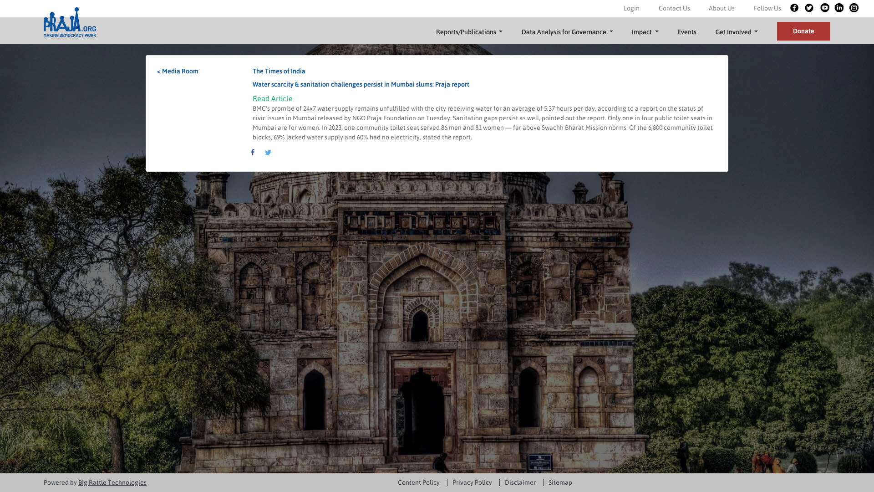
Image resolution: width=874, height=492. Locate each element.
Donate (803, 31)
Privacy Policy (472, 482)
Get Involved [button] (734, 32)
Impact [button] (642, 32)
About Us (722, 8)
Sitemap (560, 482)
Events (686, 32)
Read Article (273, 98)
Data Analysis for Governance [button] (565, 32)
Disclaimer (520, 482)
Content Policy (419, 482)
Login (632, 8)
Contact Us (674, 8)
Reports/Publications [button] (467, 32)
